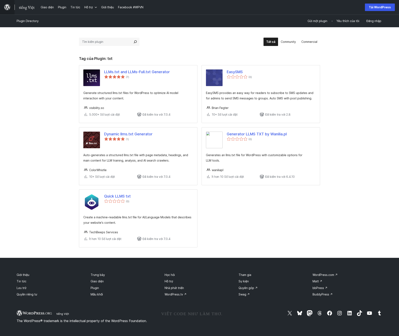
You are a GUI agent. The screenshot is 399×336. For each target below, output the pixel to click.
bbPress (320, 288)
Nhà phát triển (174, 288)
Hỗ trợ (169, 281)
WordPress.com (325, 275)
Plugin (95, 288)
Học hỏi (170, 275)
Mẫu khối (97, 294)
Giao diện (97, 281)
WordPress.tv (176, 294)
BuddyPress (323, 294)
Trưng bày (98, 275)
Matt (317, 281)
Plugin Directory (28, 21)
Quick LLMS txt (117, 196)
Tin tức (21, 281)
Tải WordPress (380, 7)
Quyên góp (248, 288)
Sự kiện (244, 281)
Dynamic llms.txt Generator (128, 134)
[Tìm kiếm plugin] (135, 42)
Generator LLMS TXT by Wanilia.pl (257, 134)
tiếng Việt (62, 313)
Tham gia (245, 275)
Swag (244, 294)
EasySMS (235, 72)
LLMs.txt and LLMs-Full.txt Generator (137, 72)
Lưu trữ (21, 288)
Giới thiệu (23, 275)
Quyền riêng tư (27, 294)
